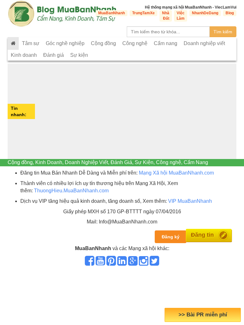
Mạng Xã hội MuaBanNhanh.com (176, 173)
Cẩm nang (165, 43)
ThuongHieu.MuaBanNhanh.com (71, 190)
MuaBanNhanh (111, 13)
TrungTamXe (143, 13)
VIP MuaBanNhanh (190, 201)
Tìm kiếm (223, 31)
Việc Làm (181, 16)
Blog (230, 13)
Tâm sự (30, 43)
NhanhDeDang (205, 13)
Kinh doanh (24, 55)
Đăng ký (171, 236)
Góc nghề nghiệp (65, 43)
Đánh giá (53, 55)
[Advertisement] (136, 111)
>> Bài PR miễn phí (203, 315)
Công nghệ (134, 43)
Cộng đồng (103, 43)
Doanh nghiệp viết (204, 43)
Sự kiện (79, 55)
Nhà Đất (165, 16)
